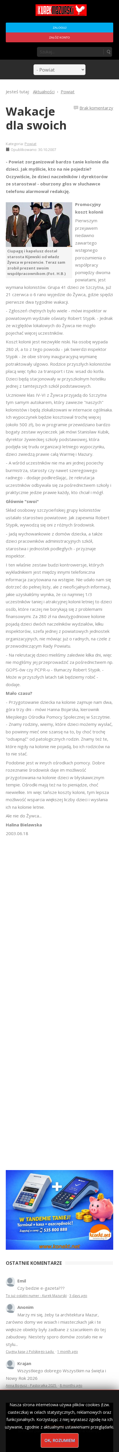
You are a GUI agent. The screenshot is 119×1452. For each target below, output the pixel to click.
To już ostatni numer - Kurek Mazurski (36, 1295)
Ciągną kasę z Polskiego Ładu (30, 1351)
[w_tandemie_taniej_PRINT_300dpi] (59, 1209)
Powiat (30, 143)
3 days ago (78, 1295)
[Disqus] (59, 918)
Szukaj (108, 52)
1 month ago (67, 1351)
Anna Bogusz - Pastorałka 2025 (31, 1385)
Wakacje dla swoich (36, 118)
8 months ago (71, 1385)
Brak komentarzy (96, 108)
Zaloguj (59, 27)
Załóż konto (59, 37)
